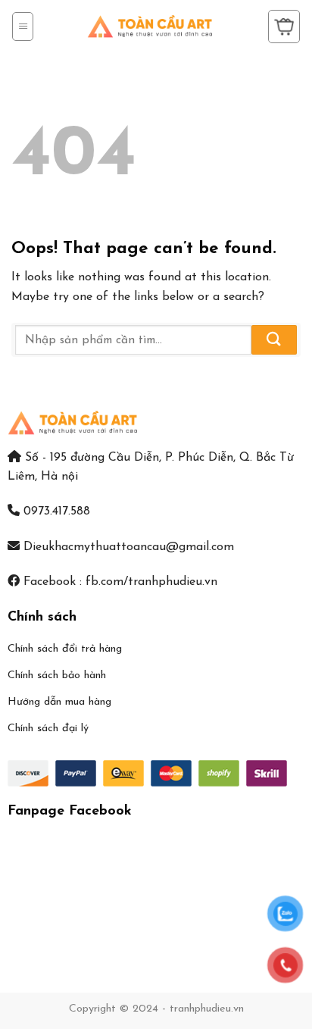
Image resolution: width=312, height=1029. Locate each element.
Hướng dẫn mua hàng (59, 702)
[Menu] (22, 27)
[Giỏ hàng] (284, 26)
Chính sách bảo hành (57, 675)
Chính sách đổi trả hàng (65, 649)
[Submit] (274, 340)
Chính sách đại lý (48, 728)
